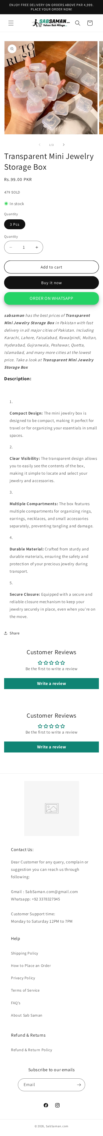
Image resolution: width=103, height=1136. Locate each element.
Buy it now (51, 282)
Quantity (11, 236)
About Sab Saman (27, 1015)
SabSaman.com (57, 1126)
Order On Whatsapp (51, 298)
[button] (11, 23)
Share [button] (15, 633)
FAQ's (16, 1002)
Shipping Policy (24, 953)
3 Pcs (15, 224)
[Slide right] (64, 145)
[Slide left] (40, 145)
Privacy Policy (23, 977)
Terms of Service (25, 990)
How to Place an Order (31, 965)
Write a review (51, 683)
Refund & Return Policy (31, 1049)
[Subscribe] (79, 1084)
